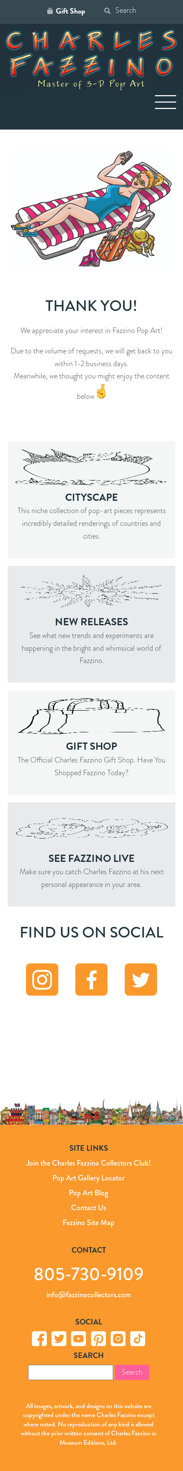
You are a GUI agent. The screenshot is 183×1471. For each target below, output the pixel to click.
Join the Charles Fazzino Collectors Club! (88, 1163)
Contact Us (88, 1207)
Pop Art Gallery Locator (88, 1177)
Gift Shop (70, 11)
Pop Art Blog (88, 1192)
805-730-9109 (89, 1274)
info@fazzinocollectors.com (88, 1294)
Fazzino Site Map (88, 1222)
